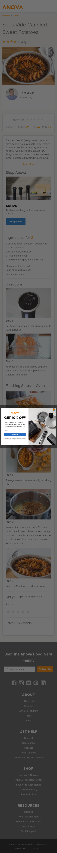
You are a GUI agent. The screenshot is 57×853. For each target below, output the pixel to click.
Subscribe (15, 434)
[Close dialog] (54, 409)
